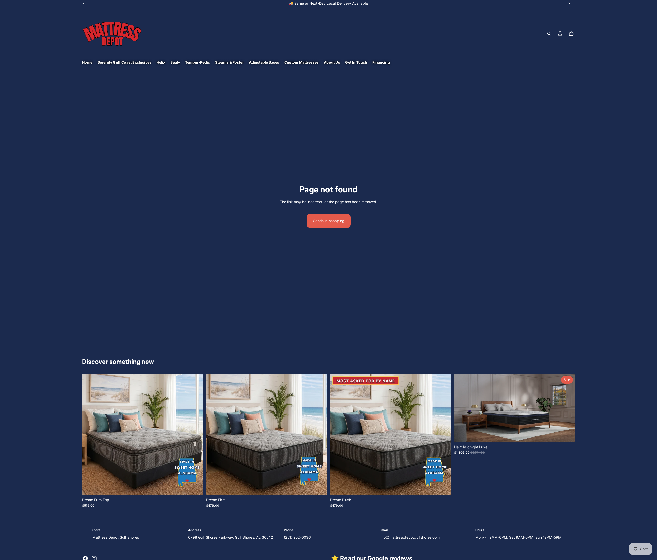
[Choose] (195, 487)
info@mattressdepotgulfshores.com (410, 537)
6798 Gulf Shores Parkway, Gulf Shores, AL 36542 (230, 537)
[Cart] (571, 33)
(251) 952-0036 (297, 537)
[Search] (549, 33)
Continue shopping (328, 221)
